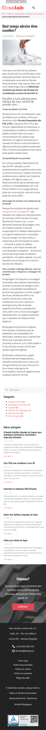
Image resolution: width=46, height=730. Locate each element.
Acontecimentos (15, 401)
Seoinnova (32, 698)
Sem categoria (14, 415)
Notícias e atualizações (16, 13)
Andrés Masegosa (23, 704)
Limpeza (12, 407)
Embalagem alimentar (17, 404)
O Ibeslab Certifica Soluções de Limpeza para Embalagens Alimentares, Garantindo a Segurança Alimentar (23, 435)
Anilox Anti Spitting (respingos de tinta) (21, 514)
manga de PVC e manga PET (16, 211)
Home (3, 13)
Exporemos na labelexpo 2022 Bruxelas (20, 488)
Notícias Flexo (14, 413)
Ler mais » (8, 456)
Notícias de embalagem (35, 13)
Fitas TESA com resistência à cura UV (19, 463)
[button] (33, 8)
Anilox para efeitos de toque (15, 540)
